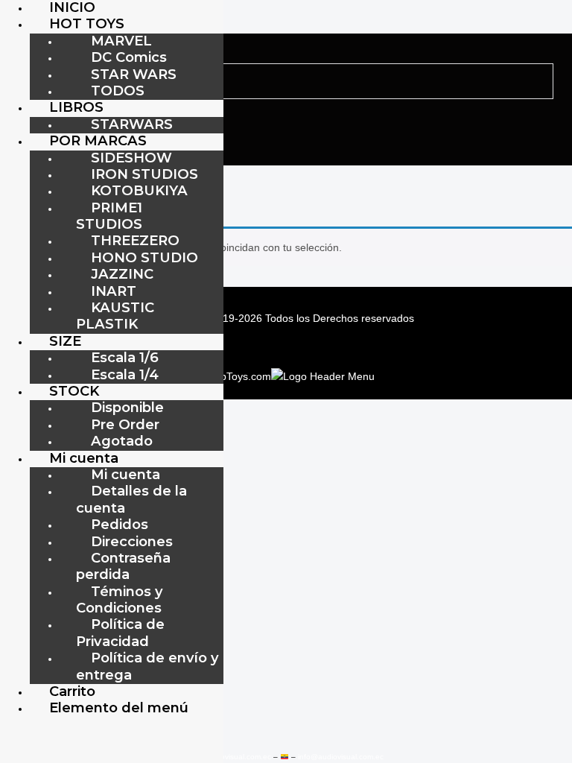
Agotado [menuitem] (122, 440)
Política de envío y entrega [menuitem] (147, 666)
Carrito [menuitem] (72, 691)
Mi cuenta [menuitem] (83, 457)
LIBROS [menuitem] (76, 106)
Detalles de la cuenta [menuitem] (131, 499)
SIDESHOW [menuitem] (131, 157)
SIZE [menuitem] (65, 340)
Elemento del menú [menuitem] (118, 707)
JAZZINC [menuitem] (122, 273)
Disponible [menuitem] (127, 407)
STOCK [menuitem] (74, 390)
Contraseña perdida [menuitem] (123, 566)
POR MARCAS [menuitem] (98, 140)
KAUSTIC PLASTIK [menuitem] (115, 315)
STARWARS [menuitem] (132, 124)
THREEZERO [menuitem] (135, 240)
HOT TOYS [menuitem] (86, 23)
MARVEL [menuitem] (121, 40)
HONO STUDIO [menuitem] (144, 257)
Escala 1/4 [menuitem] (125, 374)
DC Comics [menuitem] (129, 57)
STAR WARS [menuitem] (134, 74)
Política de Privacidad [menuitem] (120, 632)
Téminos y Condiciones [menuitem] (119, 599)
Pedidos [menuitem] (119, 524)
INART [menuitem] (113, 291)
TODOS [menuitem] (117, 90)
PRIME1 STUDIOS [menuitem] (109, 215)
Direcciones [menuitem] (132, 541)
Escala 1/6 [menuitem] (125, 357)
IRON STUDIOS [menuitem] (144, 174)
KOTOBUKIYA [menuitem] (139, 190)
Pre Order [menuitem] (125, 424)
